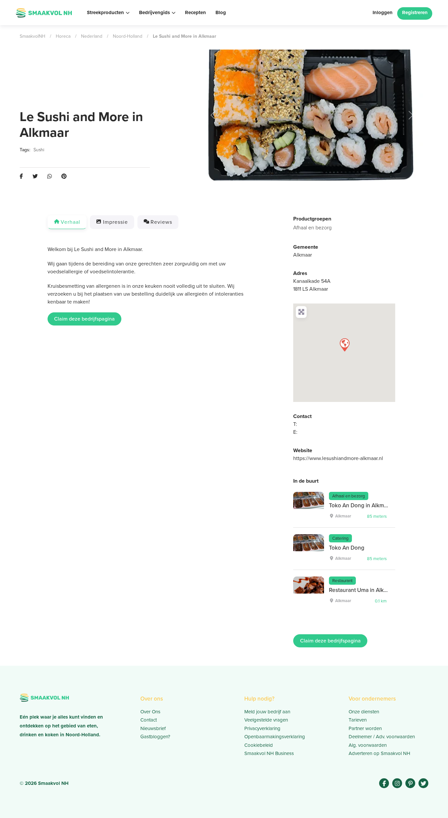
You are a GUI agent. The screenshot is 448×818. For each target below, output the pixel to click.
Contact (148, 720)
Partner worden (365, 728)
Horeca (63, 36)
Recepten (195, 12)
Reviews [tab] (161, 222)
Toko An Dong (346, 548)
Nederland (91, 36)
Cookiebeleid (258, 745)
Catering (340, 538)
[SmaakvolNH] (44, 12)
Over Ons (150, 711)
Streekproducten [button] (105, 12)
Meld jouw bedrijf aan (267, 711)
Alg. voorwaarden (368, 745)
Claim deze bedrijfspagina (84, 319)
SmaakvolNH (32, 36)
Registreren (415, 12)
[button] (213, 115)
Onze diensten (364, 711)
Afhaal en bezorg (312, 227)
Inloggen (383, 12)
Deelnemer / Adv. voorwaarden (382, 736)
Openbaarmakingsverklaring (274, 736)
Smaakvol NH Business (269, 753)
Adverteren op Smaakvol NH (379, 753)
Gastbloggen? (155, 736)
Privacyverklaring (262, 728)
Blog (220, 12)
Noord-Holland (127, 36)
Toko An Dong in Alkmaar (360, 505)
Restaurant (342, 580)
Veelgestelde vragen (266, 720)
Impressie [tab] (115, 222)
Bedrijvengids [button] (154, 12)
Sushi (38, 149)
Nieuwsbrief (153, 728)
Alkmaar (302, 255)
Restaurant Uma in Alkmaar (362, 590)
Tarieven (358, 720)
